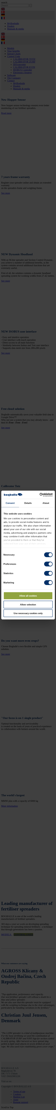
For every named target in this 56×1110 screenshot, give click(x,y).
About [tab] (46, 503)
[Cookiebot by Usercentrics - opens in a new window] (40, 495)
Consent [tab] (10, 503)
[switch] (48, 564)
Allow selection (28, 604)
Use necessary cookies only (28, 613)
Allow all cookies (28, 595)
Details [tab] (28, 503)
